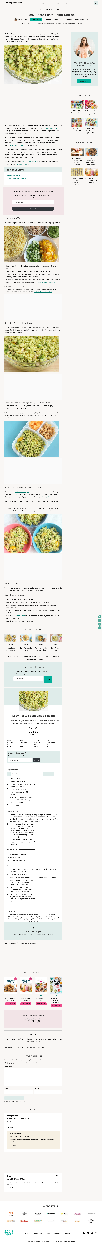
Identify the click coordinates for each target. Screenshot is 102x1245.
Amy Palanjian (22, 19)
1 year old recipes (10, 1039)
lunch (49, 1039)
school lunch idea (50, 128)
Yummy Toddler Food (46, 9)
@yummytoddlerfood (40, 934)
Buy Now (10, 1004)
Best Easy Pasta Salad (29, 162)
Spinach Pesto (42, 282)
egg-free (37, 1039)
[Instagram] (96, 1233)
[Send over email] (99, 624)
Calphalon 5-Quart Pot (18, 855)
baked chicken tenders (16, 145)
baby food (20, 1039)
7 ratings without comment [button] (34, 1047)
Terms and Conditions (70, 1241)
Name (6, 1088)
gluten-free (44, 1039)
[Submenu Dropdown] (53, 3)
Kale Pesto (53, 282)
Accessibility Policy (49, 1241)
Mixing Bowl (14, 857)
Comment (8, 1066)
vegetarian (36, 1041)
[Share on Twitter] (33, 1020)
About (58, 3)
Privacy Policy (59, 1241)
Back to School (39, 3)
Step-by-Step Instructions (16, 178)
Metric (57, 774)
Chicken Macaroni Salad (43, 292)
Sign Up (33, 208)
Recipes (50, 3)
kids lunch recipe (22, 492)
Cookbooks (38, 1233)
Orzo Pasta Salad (21, 164)
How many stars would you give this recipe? (26, 1063)
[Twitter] (88, 1233)
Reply (11, 1127)
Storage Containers (16, 860)
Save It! (36, 760)
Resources (57, 1233)
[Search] (96, 3)
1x (9, 774)
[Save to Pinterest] (99, 620)
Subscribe (66, 3)
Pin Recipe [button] (35, 727)
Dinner (60, 9)
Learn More (84, 81)
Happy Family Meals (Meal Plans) (56, 1000)
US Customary (48, 774)
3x (17, 774)
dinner (32, 1039)
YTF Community (78, 3)
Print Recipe (31, 727)
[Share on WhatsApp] (99, 627)
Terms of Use (22, 1101)
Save (48, 680)
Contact (68, 1233)
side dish (30, 1041)
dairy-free (27, 1039)
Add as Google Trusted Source (28, 23)
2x (13, 774)
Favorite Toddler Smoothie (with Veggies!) (91, 180)
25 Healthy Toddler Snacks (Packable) (91, 131)
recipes (59, 1039)
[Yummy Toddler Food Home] (14, 2)
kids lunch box (45, 497)
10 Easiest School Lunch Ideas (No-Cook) (91, 113)
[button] (46, 20)
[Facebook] (84, 1233)
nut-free (54, 1039)
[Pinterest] (92, 1233)
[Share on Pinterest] (39, 1020)
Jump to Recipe (36, 19)
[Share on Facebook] (27, 1020)
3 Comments (68, 19)
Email (36, 1088)
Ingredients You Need (14, 175)
